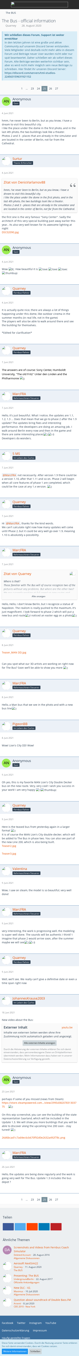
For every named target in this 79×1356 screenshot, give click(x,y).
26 (50, 88)
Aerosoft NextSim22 (26, 1263)
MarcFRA (10, 475)
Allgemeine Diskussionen (27, 1258)
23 (32, 88)
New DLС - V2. (22, 1287)
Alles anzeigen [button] (38, 596)
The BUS (18, 1270)
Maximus (18, 1291)
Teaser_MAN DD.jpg (14, 652)
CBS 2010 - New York (24, 1306)
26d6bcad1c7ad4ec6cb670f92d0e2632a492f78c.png (33, 1137)
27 (56, 88)
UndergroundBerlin (24, 1279)
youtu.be (67, 1027)
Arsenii (17, 1303)
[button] (8, 1226)
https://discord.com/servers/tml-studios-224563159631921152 (30, 74)
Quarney (11, 25)
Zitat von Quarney (17, 573)
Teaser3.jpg (9, 853)
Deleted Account (22, 1254)
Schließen (35, 1351)
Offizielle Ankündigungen (26, 1282)
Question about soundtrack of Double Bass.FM (42, 1300)
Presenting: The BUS (26, 1275)
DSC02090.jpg (10, 232)
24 (38, 88)
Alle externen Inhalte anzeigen (39, 1043)
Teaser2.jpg (9, 846)
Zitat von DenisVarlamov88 (24, 182)
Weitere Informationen (14, 1351)
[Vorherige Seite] (16, 88)
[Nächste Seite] (62, 88)
